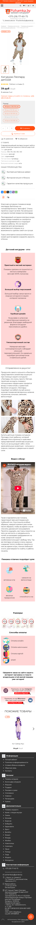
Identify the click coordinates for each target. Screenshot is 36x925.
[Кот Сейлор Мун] (18, 729)
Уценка (7, 801)
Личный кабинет (11, 760)
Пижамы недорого (11, 810)
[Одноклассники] (5, 192)
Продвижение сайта (18, 921)
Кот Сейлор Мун (18, 744)
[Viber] (13, 192)
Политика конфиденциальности (16, 762)
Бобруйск (8, 824)
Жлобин (8, 841)
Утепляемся (9, 793)
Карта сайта (24, 919)
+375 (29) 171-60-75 (18, 16)
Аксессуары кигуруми (13, 782)
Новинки (8, 796)
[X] (8, 192)
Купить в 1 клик (19, 134)
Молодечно (9, 860)
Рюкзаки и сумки (11, 790)
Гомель (7, 815)
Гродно (7, 835)
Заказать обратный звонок (13, 872)
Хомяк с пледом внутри (13, 812)
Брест (7, 829)
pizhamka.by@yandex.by (13, 875)
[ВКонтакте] (2, 192)
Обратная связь (10, 768)
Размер (5, 104)
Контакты (8, 771)
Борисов (8, 821)
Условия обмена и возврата (15, 765)
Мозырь (8, 838)
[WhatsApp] (16, 192)
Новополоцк (9, 843)
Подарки (8, 787)
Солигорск (9, 846)
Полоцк (7, 852)
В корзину (26, 128)
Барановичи (9, 826)
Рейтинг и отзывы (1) (16, 84)
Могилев (8, 818)
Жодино (8, 857)
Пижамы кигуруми (11, 779)
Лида (7, 855)
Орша (7, 849)
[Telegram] (10, 192)
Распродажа (9, 799)
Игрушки (8, 785)
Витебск (8, 832)
